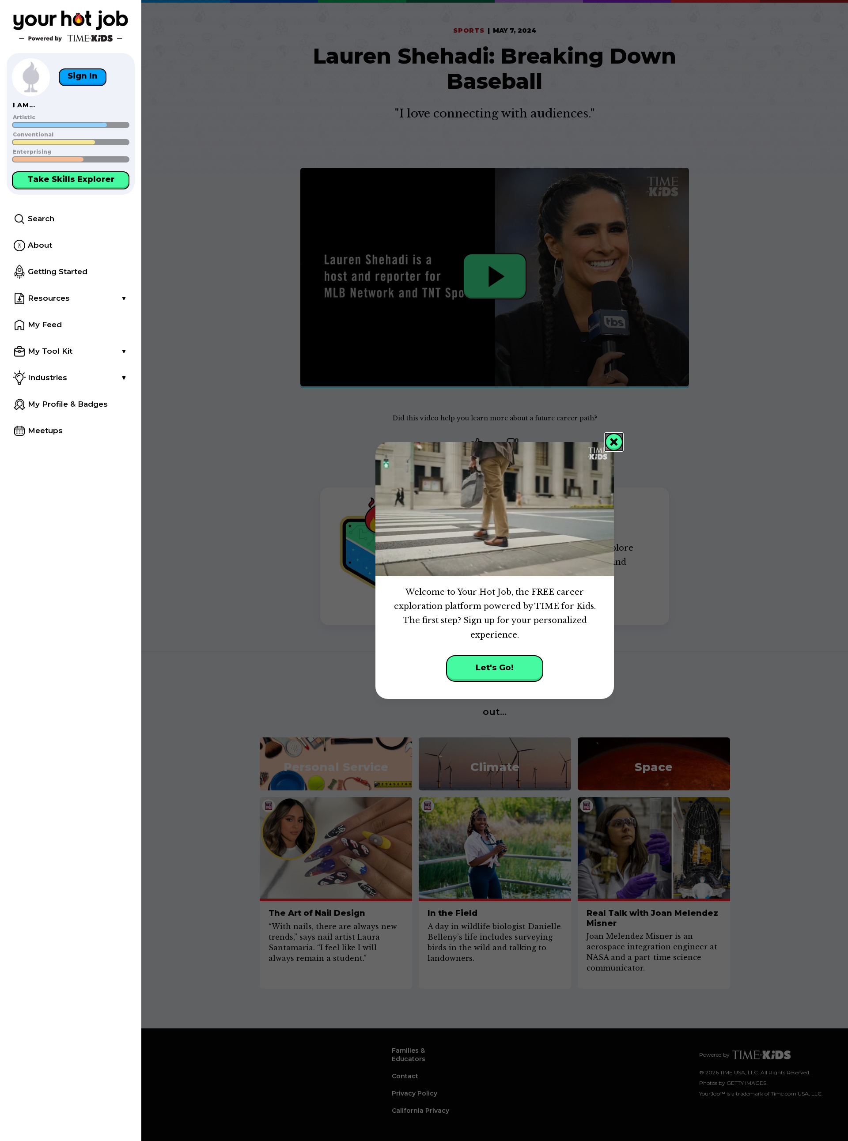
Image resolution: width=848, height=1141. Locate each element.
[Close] (614, 442)
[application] (494, 509)
